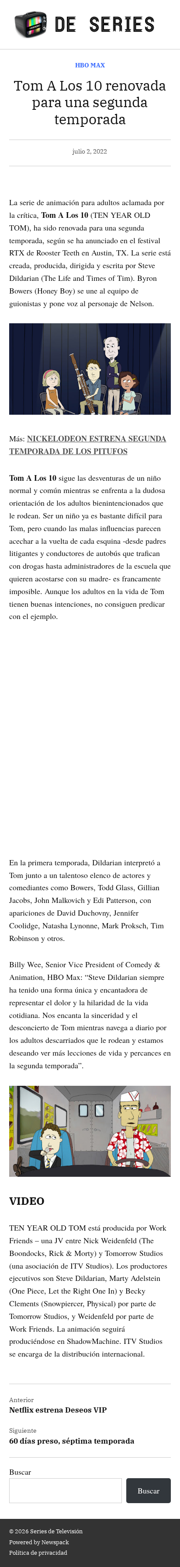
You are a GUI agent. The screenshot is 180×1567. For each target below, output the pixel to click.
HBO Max (90, 65)
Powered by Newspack (39, 1542)
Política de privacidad (38, 1552)
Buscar (20, 1471)
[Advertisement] (90, 727)
